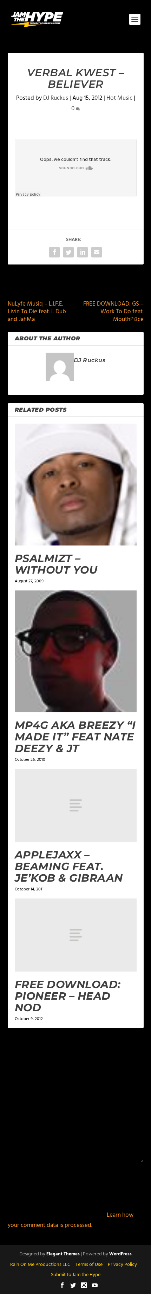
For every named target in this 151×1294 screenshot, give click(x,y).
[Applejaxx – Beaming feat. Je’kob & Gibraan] (76, 805)
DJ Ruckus (55, 98)
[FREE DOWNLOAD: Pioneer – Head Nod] (76, 935)
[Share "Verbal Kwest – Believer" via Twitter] (68, 252)
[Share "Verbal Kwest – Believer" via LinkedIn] (83, 252)
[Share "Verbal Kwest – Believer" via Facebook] (54, 252)
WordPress (120, 1254)
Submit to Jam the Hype (75, 1275)
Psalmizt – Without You (56, 564)
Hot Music (119, 98)
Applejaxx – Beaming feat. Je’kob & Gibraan (69, 866)
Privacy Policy (122, 1265)
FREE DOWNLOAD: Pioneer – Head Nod (68, 996)
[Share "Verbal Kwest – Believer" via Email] (97, 252)
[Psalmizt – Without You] (76, 484)
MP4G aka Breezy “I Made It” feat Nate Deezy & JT (75, 737)
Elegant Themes (63, 1254)
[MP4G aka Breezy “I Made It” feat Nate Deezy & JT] (76, 651)
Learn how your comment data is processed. (70, 1220)
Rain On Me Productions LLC (40, 1265)
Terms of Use (89, 1265)
